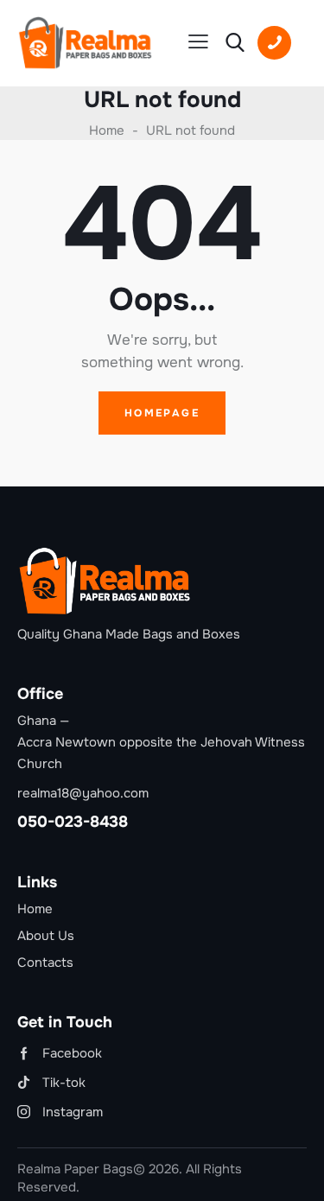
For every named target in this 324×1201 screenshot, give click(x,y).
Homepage (162, 413)
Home (106, 130)
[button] (198, 42)
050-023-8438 (72, 821)
